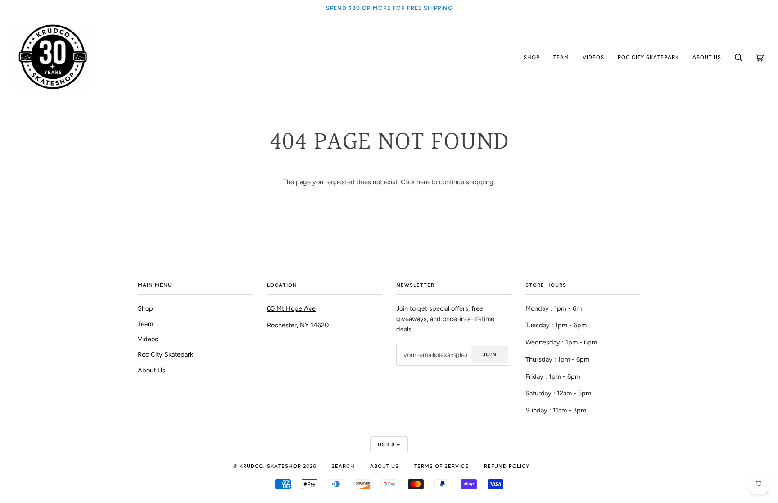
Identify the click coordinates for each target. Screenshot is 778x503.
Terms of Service (441, 466)
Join (490, 354)
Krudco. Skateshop (270, 466)
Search (343, 466)
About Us (151, 370)
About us (384, 466)
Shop (145, 308)
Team (145, 324)
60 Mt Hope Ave (291, 308)
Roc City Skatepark (165, 354)
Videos (148, 339)
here (423, 182)
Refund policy (506, 466)
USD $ (386, 444)
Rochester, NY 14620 (298, 325)
